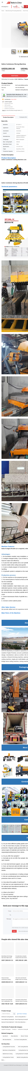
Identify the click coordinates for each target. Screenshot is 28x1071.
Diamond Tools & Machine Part (8, 1022)
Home (2, 10)
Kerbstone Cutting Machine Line (8, 1016)
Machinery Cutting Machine (9, 1050)
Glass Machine (14, 1036)
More (2, 1060)
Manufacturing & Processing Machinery (13, 10)
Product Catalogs (22, 1013)
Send (14, 931)
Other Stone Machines (20, 1022)
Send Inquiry (14, 75)
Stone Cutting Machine (20, 1016)
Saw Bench (5, 1036)
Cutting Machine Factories (9, 1046)
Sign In (3, 110)
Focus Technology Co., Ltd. (18, 1065)
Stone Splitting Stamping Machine (8, 1019)
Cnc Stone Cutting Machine (20, 1039)
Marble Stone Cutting (7, 1053)
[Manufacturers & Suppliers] (14, 2)
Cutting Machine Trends (8, 1057)
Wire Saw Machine (7, 1039)
